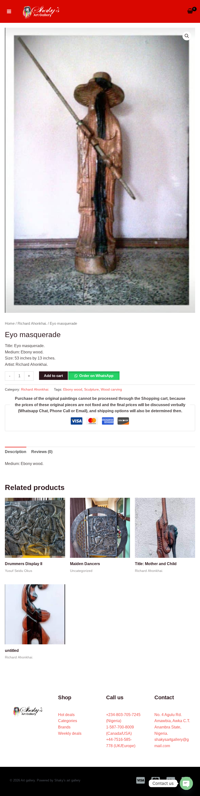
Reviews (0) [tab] (41, 452)
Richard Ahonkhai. (32, 323)
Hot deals (66, 715)
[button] (186, 36)
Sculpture (91, 389)
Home (10, 323)
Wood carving (111, 389)
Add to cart (53, 376)
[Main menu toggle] (9, 11)
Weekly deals (69, 733)
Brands (64, 727)
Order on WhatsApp (96, 376)
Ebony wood (72, 389)
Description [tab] (15, 452)
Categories (67, 721)
